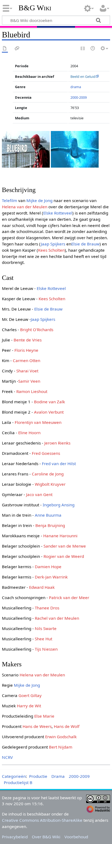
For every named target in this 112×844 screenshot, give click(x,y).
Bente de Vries (28, 340)
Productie (38, 776)
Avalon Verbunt (49, 412)
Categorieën (14, 776)
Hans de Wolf (66, 726)
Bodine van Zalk (49, 401)
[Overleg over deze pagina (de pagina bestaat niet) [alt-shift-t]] (17, 49)
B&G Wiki (34, 8)
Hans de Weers (37, 726)
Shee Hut (43, 638)
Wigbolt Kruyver (50, 484)
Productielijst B (18, 782)
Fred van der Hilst (59, 463)
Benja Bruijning (50, 525)
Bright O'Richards (36, 329)
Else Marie (44, 716)
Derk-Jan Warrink (51, 577)
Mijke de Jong (39, 200)
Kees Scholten (51, 250)
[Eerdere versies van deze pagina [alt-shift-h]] (93, 49)
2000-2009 (78, 97)
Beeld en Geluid (82, 76)
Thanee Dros (47, 607)
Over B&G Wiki (46, 836)
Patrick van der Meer (69, 597)
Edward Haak (42, 587)
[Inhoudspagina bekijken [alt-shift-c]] (5, 49)
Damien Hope (48, 566)
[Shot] (75, 148)
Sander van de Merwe (64, 546)
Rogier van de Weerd (63, 556)
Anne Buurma (48, 515)
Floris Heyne (26, 350)
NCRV (7, 757)
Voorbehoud (76, 836)
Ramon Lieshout (31, 391)
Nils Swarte (46, 628)
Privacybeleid (15, 836)
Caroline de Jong (48, 474)
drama (75, 86)
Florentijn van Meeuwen (38, 422)
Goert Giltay (30, 695)
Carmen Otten (26, 360)
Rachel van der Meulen (57, 618)
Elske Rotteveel (57, 213)
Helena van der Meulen (24, 206)
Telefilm (9, 200)
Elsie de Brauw (85, 244)
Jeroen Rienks (57, 443)
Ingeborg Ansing (58, 504)
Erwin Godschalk (61, 736)
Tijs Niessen (46, 649)
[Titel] (26, 148)
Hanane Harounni (60, 535)
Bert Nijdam (60, 747)
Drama (58, 776)
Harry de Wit (29, 705)
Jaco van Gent (39, 494)
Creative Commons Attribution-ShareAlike (42, 820)
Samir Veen (29, 381)
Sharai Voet (27, 370)
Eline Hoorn (29, 432)
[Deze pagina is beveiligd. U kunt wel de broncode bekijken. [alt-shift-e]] (83, 49)
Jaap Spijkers (53, 244)
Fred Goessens (46, 453)
